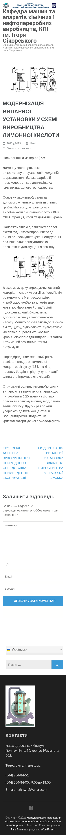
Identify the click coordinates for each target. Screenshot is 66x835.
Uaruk (33, 143)
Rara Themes (18, 829)
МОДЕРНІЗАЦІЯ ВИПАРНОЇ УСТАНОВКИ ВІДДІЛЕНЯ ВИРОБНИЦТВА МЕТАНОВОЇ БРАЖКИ (50, 463)
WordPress (48, 829)
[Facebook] (31, 808)
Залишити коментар (19, 148)
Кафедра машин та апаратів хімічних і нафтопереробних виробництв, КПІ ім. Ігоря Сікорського (29, 26)
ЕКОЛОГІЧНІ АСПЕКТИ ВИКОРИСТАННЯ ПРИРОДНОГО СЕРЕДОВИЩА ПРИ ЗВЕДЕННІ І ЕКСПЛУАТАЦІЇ (16, 463)
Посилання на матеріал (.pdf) (25, 158)
